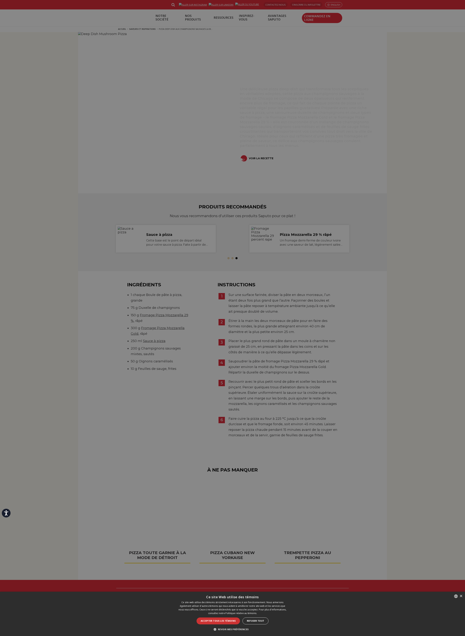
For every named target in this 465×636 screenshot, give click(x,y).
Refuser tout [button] (255, 620)
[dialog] (232, 614)
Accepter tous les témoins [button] (218, 620)
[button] (232, 629)
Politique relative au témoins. (241, 613)
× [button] (461, 596)
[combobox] (456, 596)
